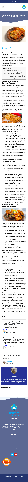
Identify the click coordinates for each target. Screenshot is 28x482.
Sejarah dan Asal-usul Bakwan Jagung (12, 70)
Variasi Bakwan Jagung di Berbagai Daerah (13, 73)
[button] (3, 7)
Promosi (5, 48)
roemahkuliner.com (6, 310)
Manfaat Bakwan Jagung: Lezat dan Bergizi (14, 75)
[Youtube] (15, 2)
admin (7, 330)
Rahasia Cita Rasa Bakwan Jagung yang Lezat (14, 72)
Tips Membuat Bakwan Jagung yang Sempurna (14, 76)
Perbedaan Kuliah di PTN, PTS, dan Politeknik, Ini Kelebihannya (14, 354)
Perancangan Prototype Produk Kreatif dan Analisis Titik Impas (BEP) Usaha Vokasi (13, 323)
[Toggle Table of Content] (23, 69)
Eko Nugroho (9, 361)
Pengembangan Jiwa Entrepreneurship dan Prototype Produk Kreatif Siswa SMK (13, 339)
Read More (5, 329)
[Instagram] (13, 2)
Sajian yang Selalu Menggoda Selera (12, 78)
